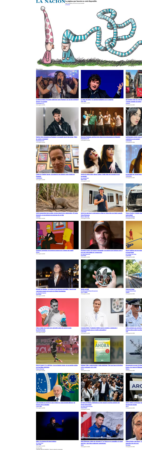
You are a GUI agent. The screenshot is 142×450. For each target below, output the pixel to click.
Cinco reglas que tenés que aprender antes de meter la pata (53, 328)
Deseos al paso (130, 289)
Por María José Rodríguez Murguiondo (89, 291)
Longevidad (128, 255)
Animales (38, 216)
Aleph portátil (85, 289)
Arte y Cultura (84, 292)
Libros (82, 369)
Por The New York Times (131, 254)
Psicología (128, 445)
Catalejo (127, 292)
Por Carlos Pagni (39, 443)
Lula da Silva (39, 406)
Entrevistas (83, 255)
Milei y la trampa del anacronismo (46, 441)
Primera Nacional (40, 369)
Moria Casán (84, 179)
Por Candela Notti (85, 178)
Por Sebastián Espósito (41, 293)
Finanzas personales (41, 331)
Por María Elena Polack (131, 291)
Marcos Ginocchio (85, 216)
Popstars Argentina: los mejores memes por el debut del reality (54, 250)
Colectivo (128, 103)
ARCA (127, 406)
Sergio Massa (84, 407)
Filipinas (127, 369)
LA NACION (67, 4)
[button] (57, 84)
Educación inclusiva (130, 216)
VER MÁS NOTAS (39, 448)
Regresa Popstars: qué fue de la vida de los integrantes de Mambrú (100, 137)
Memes (37, 252)
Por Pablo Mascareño (85, 254)
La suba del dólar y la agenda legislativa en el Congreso (97, 99)
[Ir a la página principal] (50, 2)
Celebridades (129, 140)
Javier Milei (83, 101)
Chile (127, 331)
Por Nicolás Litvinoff (40, 329)
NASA (82, 445)
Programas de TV (40, 103)
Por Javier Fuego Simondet (87, 406)
